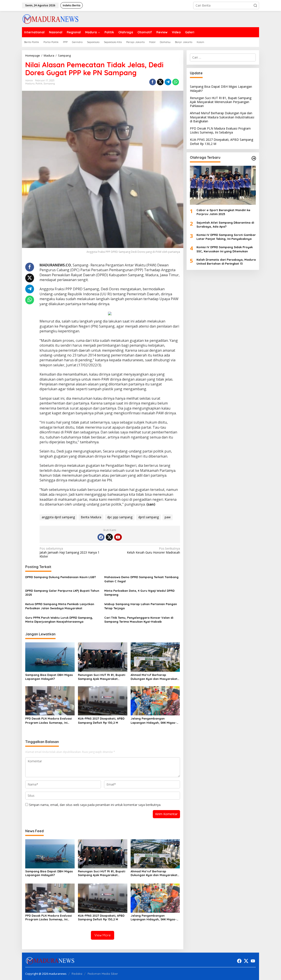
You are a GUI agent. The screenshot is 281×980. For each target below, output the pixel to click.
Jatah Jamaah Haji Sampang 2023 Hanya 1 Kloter (69, 552)
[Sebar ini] (152, 82)
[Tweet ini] (160, 82)
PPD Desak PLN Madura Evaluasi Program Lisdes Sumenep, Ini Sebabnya (48, 720)
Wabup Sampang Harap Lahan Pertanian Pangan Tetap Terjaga (140, 606)
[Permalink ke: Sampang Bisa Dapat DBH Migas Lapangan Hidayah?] (50, 657)
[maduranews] (50, 19)
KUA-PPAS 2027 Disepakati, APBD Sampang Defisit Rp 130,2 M (101, 720)
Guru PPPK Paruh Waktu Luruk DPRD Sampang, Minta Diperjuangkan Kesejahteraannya (59, 619)
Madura (29, 83)
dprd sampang (148, 517)
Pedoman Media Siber (103, 973)
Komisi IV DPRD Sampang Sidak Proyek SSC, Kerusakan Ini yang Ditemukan (224, 249)
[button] (255, 5)
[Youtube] (118, 537)
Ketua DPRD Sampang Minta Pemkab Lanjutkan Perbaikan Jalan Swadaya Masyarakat (59, 606)
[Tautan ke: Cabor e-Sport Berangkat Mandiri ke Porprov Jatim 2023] (223, 185)
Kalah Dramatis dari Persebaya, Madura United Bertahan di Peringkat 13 (226, 261)
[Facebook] (100, 537)
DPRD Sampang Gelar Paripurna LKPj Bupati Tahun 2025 (62, 592)
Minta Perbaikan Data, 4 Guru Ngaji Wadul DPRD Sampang (139, 592)
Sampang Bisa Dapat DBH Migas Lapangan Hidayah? (49, 677)
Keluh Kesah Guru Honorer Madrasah (153, 550)
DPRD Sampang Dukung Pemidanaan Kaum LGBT (61, 577)
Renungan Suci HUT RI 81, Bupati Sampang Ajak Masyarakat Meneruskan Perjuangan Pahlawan (101, 677)
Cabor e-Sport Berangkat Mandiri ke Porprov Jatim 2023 (223, 212)
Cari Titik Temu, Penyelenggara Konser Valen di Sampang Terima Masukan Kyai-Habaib (138, 619)
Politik (39, 83)
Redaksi (77, 973)
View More (102, 935)
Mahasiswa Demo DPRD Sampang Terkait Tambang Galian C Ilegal (141, 579)
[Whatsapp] (175, 82)
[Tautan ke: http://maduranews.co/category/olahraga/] (253, 158)
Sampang (49, 83)
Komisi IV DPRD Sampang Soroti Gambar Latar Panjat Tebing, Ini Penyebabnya (226, 237)
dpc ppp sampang (119, 517)
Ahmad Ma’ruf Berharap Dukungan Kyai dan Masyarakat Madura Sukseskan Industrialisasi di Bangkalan (155, 677)
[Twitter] (109, 537)
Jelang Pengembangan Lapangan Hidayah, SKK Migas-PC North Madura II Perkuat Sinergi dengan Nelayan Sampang (154, 720)
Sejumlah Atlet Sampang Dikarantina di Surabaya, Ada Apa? (225, 224)
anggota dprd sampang (58, 517)
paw (168, 517)
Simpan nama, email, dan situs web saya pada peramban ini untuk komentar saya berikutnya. (95, 805)
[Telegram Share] (168, 82)
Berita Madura (91, 517)
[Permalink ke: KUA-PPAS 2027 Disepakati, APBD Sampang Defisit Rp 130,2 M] (102, 700)
